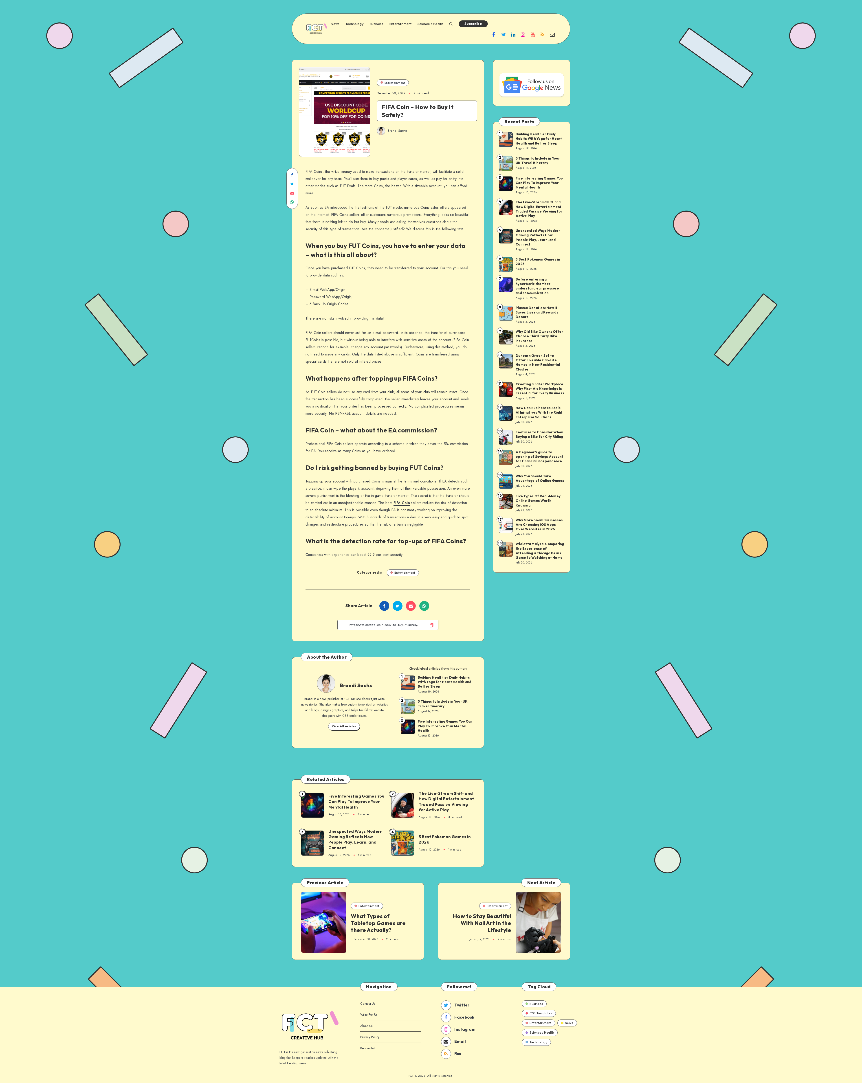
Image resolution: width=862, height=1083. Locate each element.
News (335, 24)
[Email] (552, 34)
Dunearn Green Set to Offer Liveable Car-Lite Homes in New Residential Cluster (538, 362)
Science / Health (430, 24)
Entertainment (400, 24)
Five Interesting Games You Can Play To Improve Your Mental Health (445, 726)
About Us (366, 1026)
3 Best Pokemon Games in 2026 (445, 839)
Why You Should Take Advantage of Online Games (540, 478)
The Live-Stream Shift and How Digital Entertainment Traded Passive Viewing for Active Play (446, 801)
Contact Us (367, 1003)
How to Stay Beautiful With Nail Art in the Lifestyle (482, 923)
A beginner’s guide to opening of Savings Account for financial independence (539, 456)
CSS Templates (541, 1013)
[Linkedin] (513, 34)
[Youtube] (533, 34)
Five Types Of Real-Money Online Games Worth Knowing (538, 500)
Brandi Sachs (356, 685)
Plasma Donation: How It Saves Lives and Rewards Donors (537, 312)
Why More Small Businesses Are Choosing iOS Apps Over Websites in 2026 (539, 524)
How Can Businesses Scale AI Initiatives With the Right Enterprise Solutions (539, 412)
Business (376, 24)
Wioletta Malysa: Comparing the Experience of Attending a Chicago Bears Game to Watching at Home (540, 551)
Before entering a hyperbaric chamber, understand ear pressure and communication (537, 286)
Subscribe (473, 24)
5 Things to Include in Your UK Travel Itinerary (443, 703)
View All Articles (344, 726)
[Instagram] (523, 34)
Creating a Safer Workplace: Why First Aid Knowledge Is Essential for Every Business (540, 388)
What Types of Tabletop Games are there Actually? (378, 923)
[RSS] (542, 34)
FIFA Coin (402, 502)
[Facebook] (494, 34)
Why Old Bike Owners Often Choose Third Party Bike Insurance (539, 336)
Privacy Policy (369, 1037)
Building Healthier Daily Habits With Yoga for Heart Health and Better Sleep (444, 682)
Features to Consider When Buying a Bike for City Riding (539, 434)
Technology (354, 24)
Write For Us (369, 1014)
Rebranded (367, 1048)
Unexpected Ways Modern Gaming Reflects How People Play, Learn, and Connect (355, 839)
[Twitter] (503, 34)
